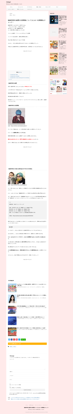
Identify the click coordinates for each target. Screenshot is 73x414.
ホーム (27, 405)
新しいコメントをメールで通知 (15, 384)
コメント (12, 359)
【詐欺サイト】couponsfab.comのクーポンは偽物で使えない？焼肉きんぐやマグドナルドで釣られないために (63, 56)
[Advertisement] (27, 62)
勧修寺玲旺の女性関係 (14, 76)
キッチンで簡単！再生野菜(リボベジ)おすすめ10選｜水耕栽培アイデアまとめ (63, 68)
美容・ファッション (20, 9)
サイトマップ (30, 9)
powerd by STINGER (44, 412)
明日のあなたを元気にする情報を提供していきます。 (36, 409)
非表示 (20, 72)
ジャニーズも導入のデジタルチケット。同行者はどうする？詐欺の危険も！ (25, 397)
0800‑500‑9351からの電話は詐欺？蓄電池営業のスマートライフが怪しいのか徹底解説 (63, 18)
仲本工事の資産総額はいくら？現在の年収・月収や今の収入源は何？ (31, 306)
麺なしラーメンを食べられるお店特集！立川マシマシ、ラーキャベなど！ (25, 399)
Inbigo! (8, 2)
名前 (11, 371)
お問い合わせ (31, 405)
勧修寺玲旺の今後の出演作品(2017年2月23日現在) (19, 77)
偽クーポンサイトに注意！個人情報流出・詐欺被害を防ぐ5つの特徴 (62, 42)
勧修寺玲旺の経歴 (14, 74)
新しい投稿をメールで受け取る (15, 387)
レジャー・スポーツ (11, 9)
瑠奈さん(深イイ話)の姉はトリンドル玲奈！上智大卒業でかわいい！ (31, 317)
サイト (11, 379)
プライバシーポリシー (38, 405)
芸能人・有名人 (13, 346)
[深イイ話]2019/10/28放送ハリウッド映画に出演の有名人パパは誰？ (31, 328)
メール (11, 375)
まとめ (10, 79)
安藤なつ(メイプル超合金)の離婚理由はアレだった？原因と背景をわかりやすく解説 (63, 30)
